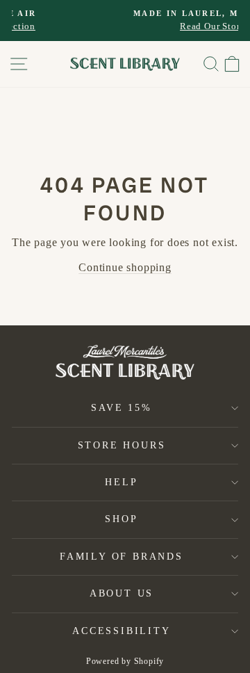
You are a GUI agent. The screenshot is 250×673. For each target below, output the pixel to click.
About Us (121, 593)
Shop (121, 519)
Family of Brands (121, 556)
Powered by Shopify (125, 661)
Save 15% (121, 408)
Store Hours (122, 445)
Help (121, 482)
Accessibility (121, 631)
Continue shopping (125, 267)
